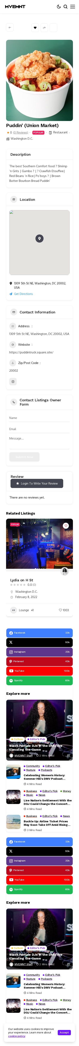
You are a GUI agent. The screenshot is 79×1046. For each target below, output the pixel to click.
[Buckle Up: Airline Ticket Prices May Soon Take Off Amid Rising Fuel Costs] (13, 822)
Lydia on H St (21, 580)
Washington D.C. (22, 138)
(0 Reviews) (20, 132)
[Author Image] (64, 571)
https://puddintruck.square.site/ (31, 352)
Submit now (24, 457)
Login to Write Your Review (39, 483)
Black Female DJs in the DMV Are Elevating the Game (35, 747)
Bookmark (35, 27)
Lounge (24, 610)
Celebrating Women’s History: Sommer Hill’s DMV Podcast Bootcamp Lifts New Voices (44, 777)
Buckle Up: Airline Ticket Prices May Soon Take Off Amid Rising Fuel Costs (46, 823)
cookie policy (16, 1036)
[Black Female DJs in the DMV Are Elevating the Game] (39, 730)
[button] (11, 80)
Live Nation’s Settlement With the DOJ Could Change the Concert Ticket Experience (48, 802)
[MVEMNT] (15, 6)
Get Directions (23, 294)
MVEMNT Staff (23, 755)
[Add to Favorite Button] (66, 526)
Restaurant (60, 132)
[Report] (53, 27)
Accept (64, 1032)
